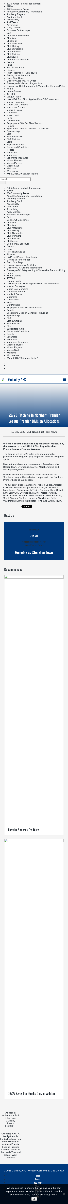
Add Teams (12, 22)
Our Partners (13, 120)
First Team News (48, 431)
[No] (64, 1194)
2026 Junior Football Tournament (24, 3)
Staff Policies (13, 139)
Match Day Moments (17, 104)
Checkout (12, 38)
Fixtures (11, 70)
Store (9, 141)
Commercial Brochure (18, 59)
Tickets (10, 149)
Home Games (14, 91)
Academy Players (16, 14)
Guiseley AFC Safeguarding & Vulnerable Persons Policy (36, 86)
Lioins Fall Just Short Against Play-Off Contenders (33, 99)
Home (10, 88)
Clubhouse (12, 56)
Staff (9, 133)
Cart (9, 33)
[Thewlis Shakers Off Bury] (34, 577)
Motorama (12, 112)
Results (10, 126)
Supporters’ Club (15, 144)
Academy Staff (14, 17)
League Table (14, 96)
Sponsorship (13, 131)
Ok (34, 1199)
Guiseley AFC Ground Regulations (24, 83)
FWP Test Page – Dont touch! (22, 72)
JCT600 (11, 94)
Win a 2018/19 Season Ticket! (22, 173)
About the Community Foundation (24, 11)
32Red (10, 6)
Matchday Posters (16, 107)
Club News (32, 431)
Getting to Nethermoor (18, 75)
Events (10, 62)
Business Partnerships (18, 30)
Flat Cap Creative (55, 1170)
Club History (13, 46)
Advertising (12, 25)
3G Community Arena (18, 9)
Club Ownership (15, 48)
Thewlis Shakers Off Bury (23, 829)
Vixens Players (14, 163)
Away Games (13, 27)
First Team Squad (16, 67)
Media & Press (14, 110)
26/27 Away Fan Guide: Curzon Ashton (31, 1093)
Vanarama (12, 155)
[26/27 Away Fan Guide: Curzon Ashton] (34, 841)
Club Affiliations (14, 43)
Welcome (11, 168)
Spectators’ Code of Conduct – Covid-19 (28, 128)
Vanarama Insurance (17, 157)
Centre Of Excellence (18, 35)
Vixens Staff (13, 165)
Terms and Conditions (18, 147)
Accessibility (13, 19)
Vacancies (12, 152)
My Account (13, 115)
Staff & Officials (14, 136)
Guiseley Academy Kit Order (21, 80)
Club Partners (14, 51)
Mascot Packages (16, 102)
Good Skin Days (15, 78)
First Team (37, 1182)
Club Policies (13, 54)
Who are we (13, 171)
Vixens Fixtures (15, 160)
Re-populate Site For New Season (24, 123)
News (9, 118)
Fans (9, 64)
